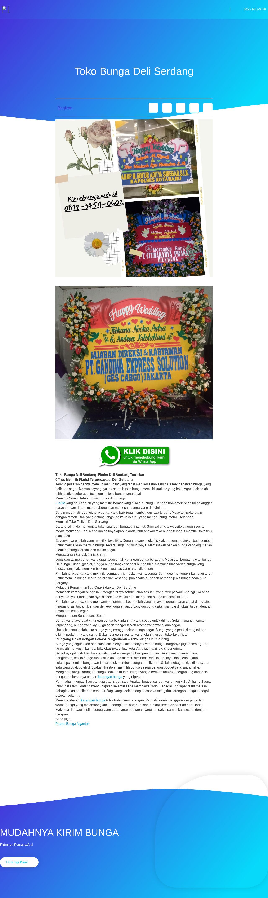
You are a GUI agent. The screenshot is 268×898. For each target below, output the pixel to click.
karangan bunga (110, 677)
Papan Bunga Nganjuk (72, 724)
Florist (60, 503)
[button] (153, 108)
